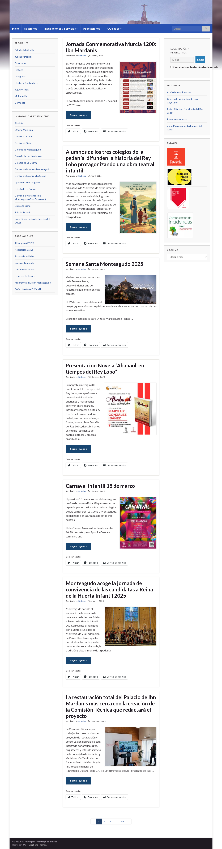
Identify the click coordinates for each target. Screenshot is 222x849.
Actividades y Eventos (179, 92)
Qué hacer (114, 28)
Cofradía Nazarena (25, 269)
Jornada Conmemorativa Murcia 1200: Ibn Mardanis (111, 47)
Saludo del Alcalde (24, 50)
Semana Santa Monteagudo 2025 (104, 264)
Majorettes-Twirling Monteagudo (33, 282)
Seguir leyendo (78, 114)
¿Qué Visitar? (22, 89)
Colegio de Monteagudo (28, 149)
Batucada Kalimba (24, 256)
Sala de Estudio (23, 212)
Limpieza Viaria (23, 205)
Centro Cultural (23, 136)
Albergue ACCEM (24, 243)
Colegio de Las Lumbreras (28, 156)
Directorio (20, 63)
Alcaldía (19, 123)
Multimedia (21, 96)
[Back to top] (214, 841)
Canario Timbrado (24, 262)
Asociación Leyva (24, 249)
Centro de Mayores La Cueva (30, 175)
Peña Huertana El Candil (28, 289)
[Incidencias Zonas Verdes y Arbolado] (180, 225)
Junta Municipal (23, 56)
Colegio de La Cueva (26, 162)
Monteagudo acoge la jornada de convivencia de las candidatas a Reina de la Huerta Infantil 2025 (109, 589)
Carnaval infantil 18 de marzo (100, 486)
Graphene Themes (37, 844)
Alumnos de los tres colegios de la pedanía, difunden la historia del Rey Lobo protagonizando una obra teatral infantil (110, 161)
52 (122, 821)
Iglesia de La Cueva (25, 189)
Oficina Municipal (24, 129)
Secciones (31, 28)
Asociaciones (92, 28)
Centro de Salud (23, 143)
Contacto (20, 102)
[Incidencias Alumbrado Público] (179, 176)
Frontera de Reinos (25, 276)
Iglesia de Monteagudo (27, 182)
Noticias (82, 55)
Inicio (15, 28)
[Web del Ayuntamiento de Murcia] (176, 156)
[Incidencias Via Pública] (178, 198)
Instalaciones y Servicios (60, 28)
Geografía (20, 76)
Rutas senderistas (177, 119)
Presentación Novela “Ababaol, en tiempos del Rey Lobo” (105, 368)
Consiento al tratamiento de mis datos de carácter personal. (188, 67)
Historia (19, 69)
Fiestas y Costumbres (26, 82)
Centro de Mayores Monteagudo (32, 169)
